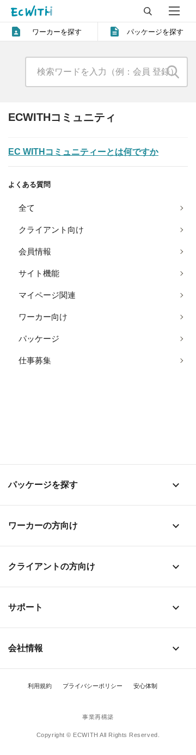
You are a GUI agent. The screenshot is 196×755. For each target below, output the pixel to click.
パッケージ (39, 338)
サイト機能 (39, 273)
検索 (173, 71)
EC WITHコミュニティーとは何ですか (83, 151)
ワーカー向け (43, 316)
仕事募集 (35, 360)
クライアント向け (51, 229)
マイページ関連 (47, 295)
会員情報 (35, 251)
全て (27, 207)
